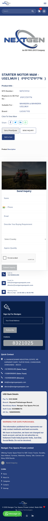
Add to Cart (8, 137)
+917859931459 (13, 275)
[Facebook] (21, 515)
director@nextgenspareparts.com (20, 285)
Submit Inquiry (9, 267)
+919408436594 (10, 378)
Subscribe (10, 330)
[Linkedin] (32, 515)
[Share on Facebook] (9, 122)
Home (5, 474)
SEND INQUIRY (28, 130)
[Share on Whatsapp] (24, 122)
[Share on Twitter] (14, 122)
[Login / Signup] (44, 11)
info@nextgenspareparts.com (18, 282)
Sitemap (5, 488)
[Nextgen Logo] (6, 3)
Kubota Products (8, 492)
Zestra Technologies (25, 510)
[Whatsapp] (27, 515)
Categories (6, 481)
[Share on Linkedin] (19, 122)
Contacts (6, 485)
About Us (6, 477)
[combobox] (4, 207)
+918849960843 (10, 373)
